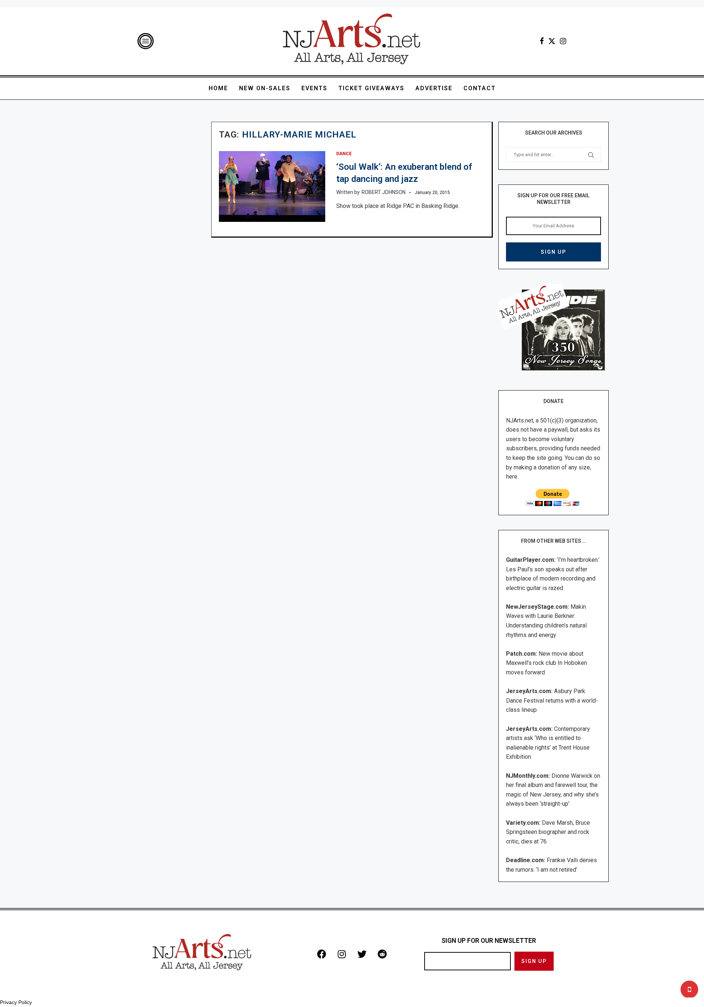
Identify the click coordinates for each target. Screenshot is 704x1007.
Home (218, 88)
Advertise (433, 88)
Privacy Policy (16, 1002)
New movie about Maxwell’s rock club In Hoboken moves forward (546, 663)
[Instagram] (563, 41)
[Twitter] (552, 41)
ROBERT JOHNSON (384, 192)
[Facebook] (541, 41)
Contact (479, 88)
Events (314, 88)
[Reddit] (382, 954)
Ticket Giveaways (371, 88)
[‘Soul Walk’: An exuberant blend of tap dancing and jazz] (272, 186)
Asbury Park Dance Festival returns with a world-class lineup (552, 700)
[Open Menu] (146, 41)
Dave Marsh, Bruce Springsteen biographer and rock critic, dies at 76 (548, 832)
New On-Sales (264, 88)
